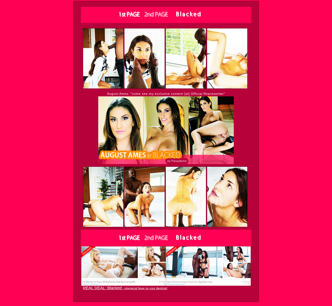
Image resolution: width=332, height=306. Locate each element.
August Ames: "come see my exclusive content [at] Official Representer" (166, 93)
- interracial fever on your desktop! (125, 288)
